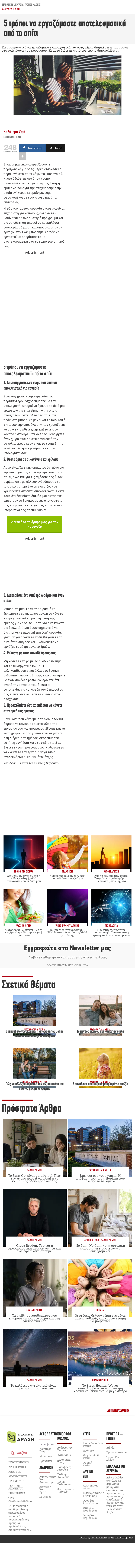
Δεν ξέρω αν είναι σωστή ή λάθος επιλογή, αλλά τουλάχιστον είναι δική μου (24, 878)
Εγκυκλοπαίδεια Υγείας (93, 1444)
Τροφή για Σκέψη (112, 1458)
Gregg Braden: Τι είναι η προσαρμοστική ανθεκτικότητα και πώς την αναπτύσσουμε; (34, 1248)
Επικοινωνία (16, 1493)
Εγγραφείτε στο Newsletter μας (67, 948)
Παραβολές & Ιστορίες (65, 1468)
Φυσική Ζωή (88, 1474)
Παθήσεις (88, 1450)
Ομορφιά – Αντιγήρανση (91, 1502)
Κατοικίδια (64, 1455)
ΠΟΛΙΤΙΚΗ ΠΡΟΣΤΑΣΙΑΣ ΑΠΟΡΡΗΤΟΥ (67, 965)
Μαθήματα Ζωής (63, 1461)
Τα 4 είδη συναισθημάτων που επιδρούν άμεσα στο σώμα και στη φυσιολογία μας (34, 1318)
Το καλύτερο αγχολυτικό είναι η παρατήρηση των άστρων (35, 1386)
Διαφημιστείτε (17, 1476)
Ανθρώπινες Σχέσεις (64, 1449)
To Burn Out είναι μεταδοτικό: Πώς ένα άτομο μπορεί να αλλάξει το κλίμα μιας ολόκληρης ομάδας (34, 1178)
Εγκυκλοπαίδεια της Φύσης (93, 1494)
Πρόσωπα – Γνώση (114, 1436)
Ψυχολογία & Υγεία (100, 1170)
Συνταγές (45, 1496)
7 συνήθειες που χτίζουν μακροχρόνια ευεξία (100, 1084)
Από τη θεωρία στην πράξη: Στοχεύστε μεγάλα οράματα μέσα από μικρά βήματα (111, 878)
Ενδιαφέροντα (34, 1310)
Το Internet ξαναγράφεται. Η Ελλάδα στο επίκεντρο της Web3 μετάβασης (67, 932)
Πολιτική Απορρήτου (15, 1487)
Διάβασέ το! (8, 5)
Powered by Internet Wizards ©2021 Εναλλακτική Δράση (106, 1537)
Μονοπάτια (46, 1456)
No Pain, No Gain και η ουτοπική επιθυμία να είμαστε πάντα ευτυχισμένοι (100, 1248)
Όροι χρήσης (16, 1481)
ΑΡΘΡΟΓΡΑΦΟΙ (17, 1467)
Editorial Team (12, 137)
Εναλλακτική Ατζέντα (115, 1468)
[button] (118, 1411)
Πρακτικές (45, 1461)
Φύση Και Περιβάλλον (90, 1516)
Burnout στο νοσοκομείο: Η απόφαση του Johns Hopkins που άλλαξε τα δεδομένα (100, 1178)
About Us (14, 1471)
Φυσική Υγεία (87, 1464)
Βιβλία (100, 1310)
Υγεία (86, 1434)
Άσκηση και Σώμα (90, 1487)
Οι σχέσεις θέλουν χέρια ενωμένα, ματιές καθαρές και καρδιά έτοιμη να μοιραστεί (100, 1318)
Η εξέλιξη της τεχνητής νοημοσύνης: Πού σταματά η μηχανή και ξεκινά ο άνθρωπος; (111, 932)
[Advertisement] (34, 308)
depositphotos (18, 1462)
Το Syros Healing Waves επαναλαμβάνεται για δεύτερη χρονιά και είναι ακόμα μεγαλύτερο (100, 1388)
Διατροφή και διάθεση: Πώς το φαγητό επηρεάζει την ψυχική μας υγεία (23, 932)
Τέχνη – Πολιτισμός (64, 1483)
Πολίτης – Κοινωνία (63, 1476)
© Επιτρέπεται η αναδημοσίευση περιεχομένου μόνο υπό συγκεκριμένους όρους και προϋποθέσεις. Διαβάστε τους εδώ (20, 1517)
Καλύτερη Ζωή (11, 9)
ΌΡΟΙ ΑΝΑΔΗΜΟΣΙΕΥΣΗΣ (20, 1499)
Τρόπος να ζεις (32, 5)
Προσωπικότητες (116, 1452)
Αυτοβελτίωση (91, 1240)
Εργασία (19, 5)
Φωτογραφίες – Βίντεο (65, 1490)
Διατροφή (46, 1468)
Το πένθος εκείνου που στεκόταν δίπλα (100, 1032)
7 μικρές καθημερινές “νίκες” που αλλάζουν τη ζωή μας (67, 877)
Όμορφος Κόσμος (64, 1436)
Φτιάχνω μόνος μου (90, 1509)
